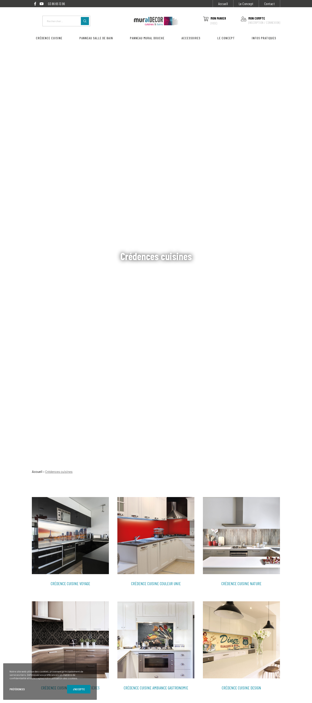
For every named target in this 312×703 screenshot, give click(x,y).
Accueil (223, 3)
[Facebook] (35, 4)
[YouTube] (41, 4)
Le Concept (246, 3)
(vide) (214, 23)
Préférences (17, 689)
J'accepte (79, 689)
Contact (269, 3)
